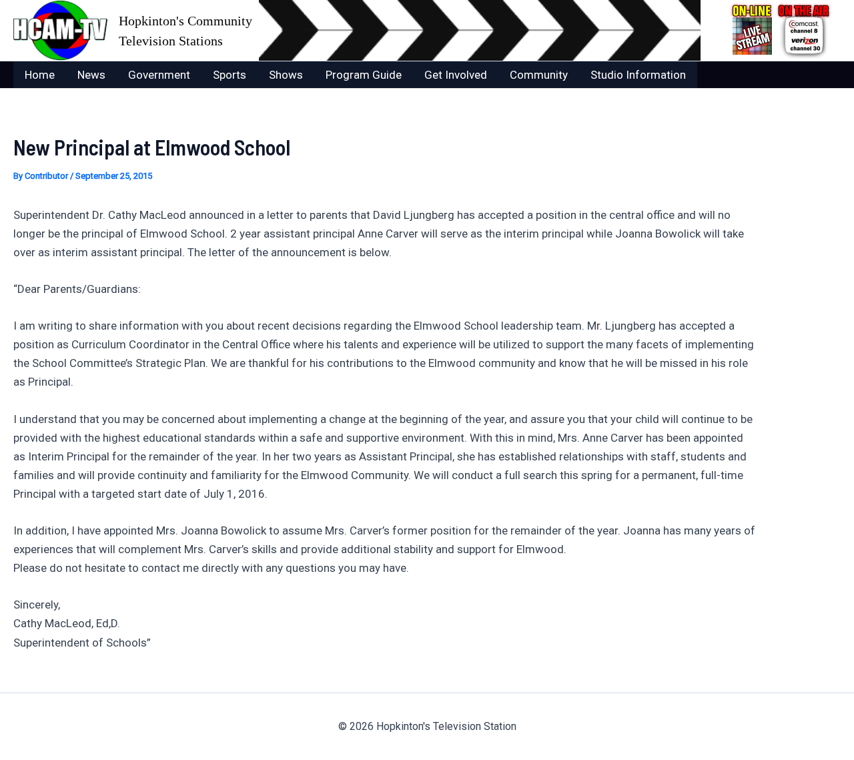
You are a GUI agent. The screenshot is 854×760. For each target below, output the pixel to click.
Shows (286, 74)
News (91, 74)
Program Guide (364, 74)
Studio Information (638, 74)
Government (159, 74)
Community (539, 74)
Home (40, 74)
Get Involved (455, 74)
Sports (229, 74)
